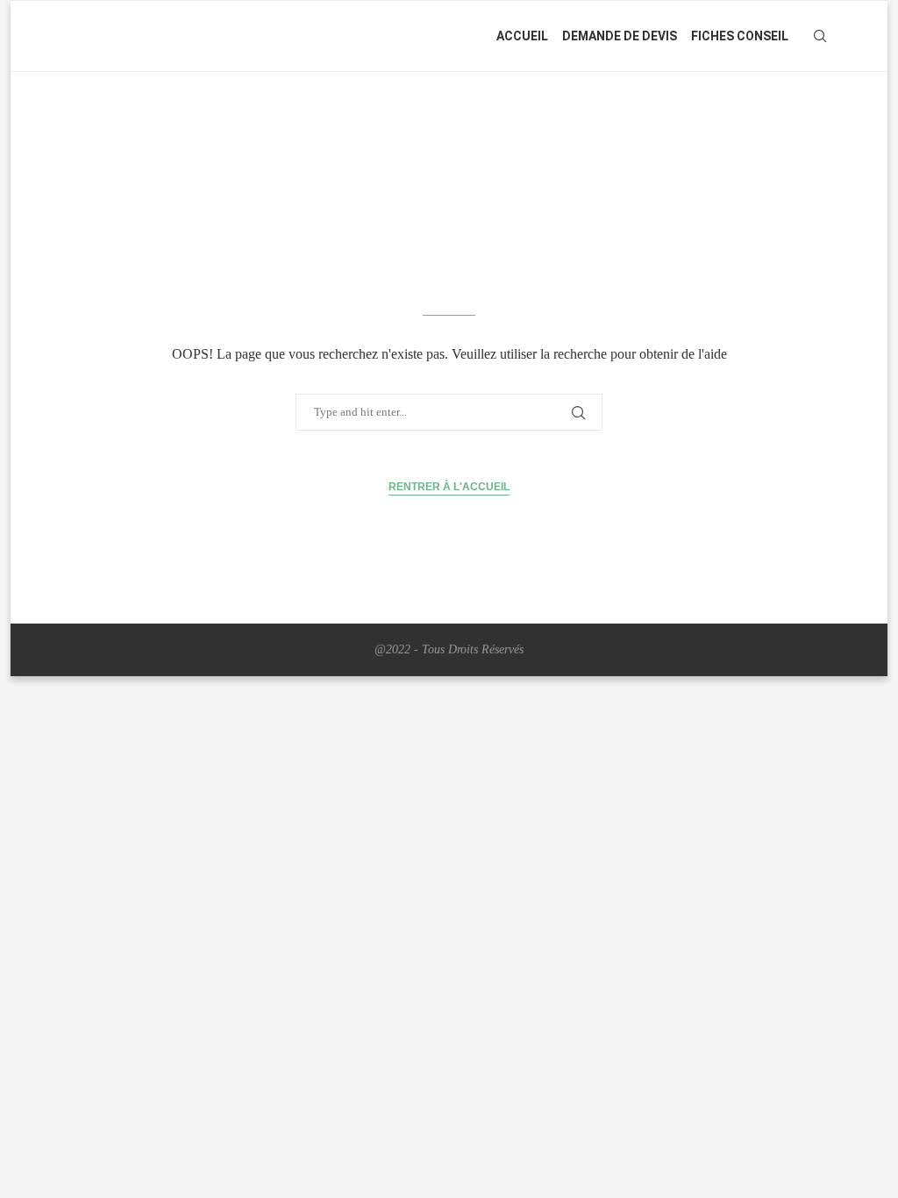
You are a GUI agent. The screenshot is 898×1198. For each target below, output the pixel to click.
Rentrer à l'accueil (449, 487)
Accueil (522, 36)
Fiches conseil (739, 36)
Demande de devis (619, 36)
